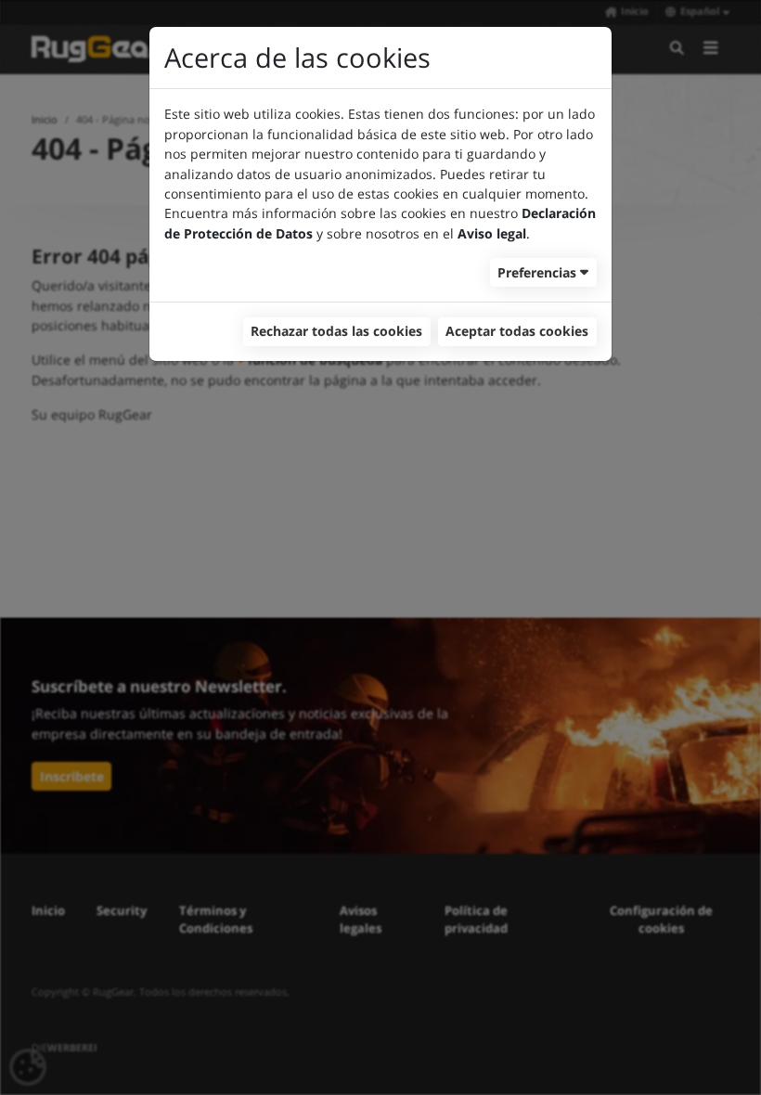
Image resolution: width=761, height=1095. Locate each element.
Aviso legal (492, 233)
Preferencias (536, 272)
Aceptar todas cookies (516, 331)
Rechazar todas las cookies (336, 331)
